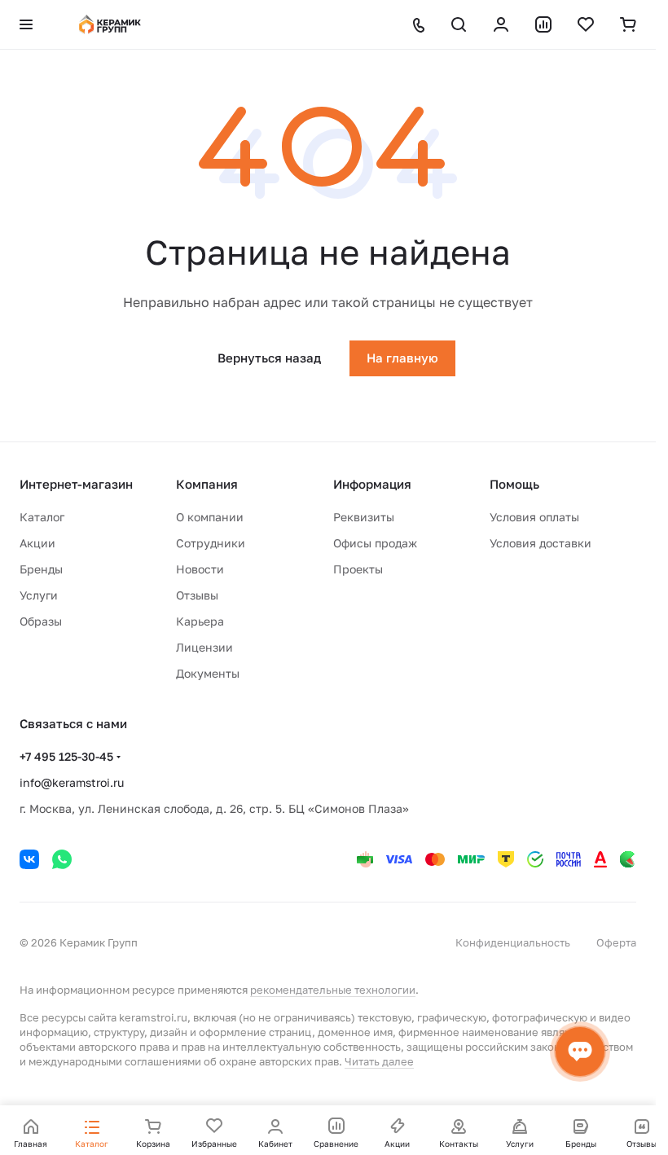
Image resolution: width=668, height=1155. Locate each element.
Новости (200, 569)
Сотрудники (210, 543)
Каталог (42, 517)
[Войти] (501, 24)
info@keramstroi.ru (72, 782)
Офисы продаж (375, 543)
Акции (37, 543)
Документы (208, 673)
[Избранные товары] (586, 24)
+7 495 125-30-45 (66, 756)
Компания (207, 483)
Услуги (39, 595)
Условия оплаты (534, 517)
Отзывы (197, 595)
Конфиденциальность (512, 942)
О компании (210, 517)
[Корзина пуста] (628, 24)
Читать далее (379, 1061)
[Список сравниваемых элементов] (543, 24)
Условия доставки (540, 543)
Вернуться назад (269, 357)
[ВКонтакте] (29, 859)
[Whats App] (62, 859)
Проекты (358, 569)
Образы (41, 621)
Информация (372, 483)
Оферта (616, 942)
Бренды (41, 569)
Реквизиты (363, 517)
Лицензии (204, 647)
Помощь (514, 483)
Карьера (200, 621)
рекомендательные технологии (332, 989)
